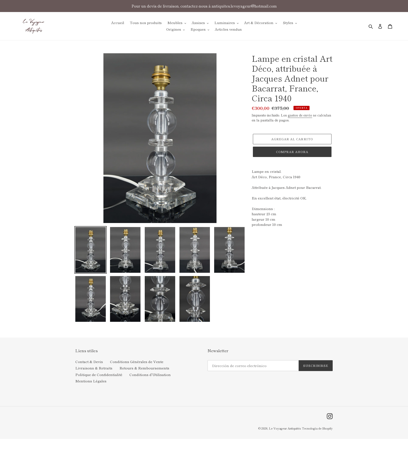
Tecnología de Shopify (317, 428)
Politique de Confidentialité (98, 374)
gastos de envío (300, 115)
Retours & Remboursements (144, 367)
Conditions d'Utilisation (150, 374)
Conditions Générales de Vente (136, 361)
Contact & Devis (89, 361)
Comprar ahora (292, 151)
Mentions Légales (90, 380)
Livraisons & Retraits (93, 367)
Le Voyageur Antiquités (285, 428)
